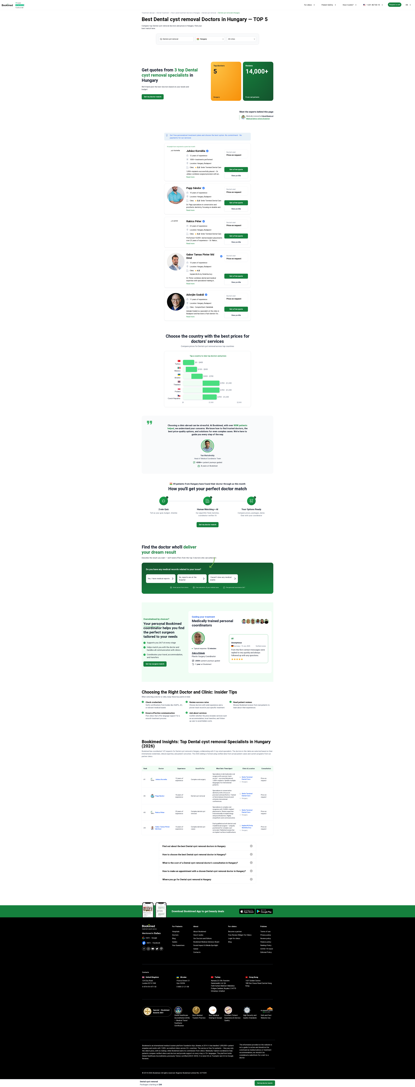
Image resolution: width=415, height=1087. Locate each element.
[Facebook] (144, 949)
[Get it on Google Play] (264, 911)
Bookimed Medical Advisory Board (206, 942)
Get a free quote (236, 169)
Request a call (394, 5)
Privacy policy (265, 935)
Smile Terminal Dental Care (211, 167)
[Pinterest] (161, 949)
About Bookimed (199, 932)
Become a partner (235, 932)
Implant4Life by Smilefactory (201, 274)
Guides (174, 942)
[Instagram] (148, 949)
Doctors (175, 935)
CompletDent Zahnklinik (204, 307)
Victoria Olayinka (200, 653)
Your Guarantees (178, 945)
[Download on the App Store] (247, 911)
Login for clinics (234, 938)
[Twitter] (157, 949)
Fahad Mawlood (267, 116)
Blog (174, 938)
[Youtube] (153, 949)
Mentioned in (147, 933)
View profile (236, 176)
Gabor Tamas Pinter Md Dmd (162, 828)
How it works (198, 935)
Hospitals (175, 932)
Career (195, 949)
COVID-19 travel (266, 949)
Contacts (196, 952)
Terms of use (265, 932)
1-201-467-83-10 (373, 5)
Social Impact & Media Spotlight (205, 945)
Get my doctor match (264, 1083)
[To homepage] (7, 5)
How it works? (348, 5)
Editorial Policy (266, 952)
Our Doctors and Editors (202, 938)
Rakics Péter (159, 812)
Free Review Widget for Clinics (239, 935)
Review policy (265, 938)
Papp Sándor (159, 796)
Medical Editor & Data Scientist (258, 119)
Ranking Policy (265, 945)
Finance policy (265, 942)
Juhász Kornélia (161, 779)
